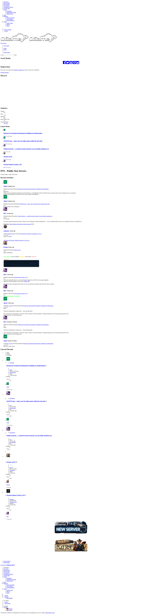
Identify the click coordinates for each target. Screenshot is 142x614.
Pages (5, 49)
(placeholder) (10, 598)
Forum (5, 48)
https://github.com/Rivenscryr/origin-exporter (20, 224)
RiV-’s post (9, 305)
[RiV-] (5, 210)
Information (12, 398)
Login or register (7, 29)
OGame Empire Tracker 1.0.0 (13, 164)
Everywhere (3, 43)
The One (6, 123)
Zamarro (6, 231)
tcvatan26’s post (10, 233)
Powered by (8, 565)
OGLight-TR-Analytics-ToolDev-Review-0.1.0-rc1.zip (16, 240)
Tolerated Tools (13, 502)
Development (12, 372)
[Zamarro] (5, 228)
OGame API (27, 281)
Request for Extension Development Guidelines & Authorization (23, 133)
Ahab (5, 136)
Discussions (12, 432)
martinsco (11, 499)
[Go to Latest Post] (8, 384)
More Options (7, 52)
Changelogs (12, 470)
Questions (11, 362)
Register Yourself (5, 72)
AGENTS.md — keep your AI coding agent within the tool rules (23, 141)
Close (53, 612)
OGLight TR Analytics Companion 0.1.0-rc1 (30, 233)
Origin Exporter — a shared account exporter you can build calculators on (26, 149)
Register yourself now (19, 70)
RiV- (4, 151)
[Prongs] (5, 244)
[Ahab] (5, 183)
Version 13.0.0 (8, 156)
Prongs (5, 159)
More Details (48, 612)
